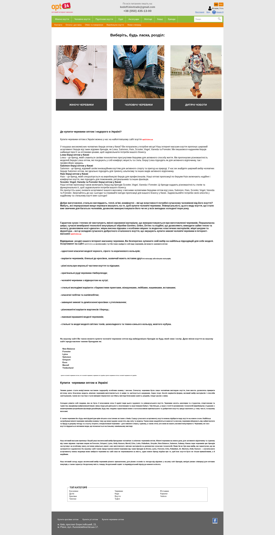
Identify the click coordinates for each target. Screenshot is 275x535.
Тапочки (72, 499)
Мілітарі (148, 19)
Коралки (163, 494)
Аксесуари (133, 19)
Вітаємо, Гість (217, 8)
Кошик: (219, 12)
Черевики (119, 491)
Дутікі (71, 494)
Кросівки (73, 496)
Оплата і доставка (73, 25)
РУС (221, 5)
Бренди (171, 19)
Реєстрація (199, 12)
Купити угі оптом (90, 519)
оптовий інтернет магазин (62, 12)
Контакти (58, 25)
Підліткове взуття (104, 19)
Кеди (117, 494)
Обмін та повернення (94, 25)
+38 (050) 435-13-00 (137, 10)
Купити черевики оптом (113, 519)
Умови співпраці (134, 25)
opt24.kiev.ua (89, 244)
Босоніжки (73, 491)
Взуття (118, 496)
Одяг (120, 19)
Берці (160, 19)
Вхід (208, 12)
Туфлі (117, 499)
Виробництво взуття (115, 25)
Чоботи (163, 496)
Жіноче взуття (62, 19)
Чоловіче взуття (82, 19)
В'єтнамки (164, 491)
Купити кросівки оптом (68, 519)
